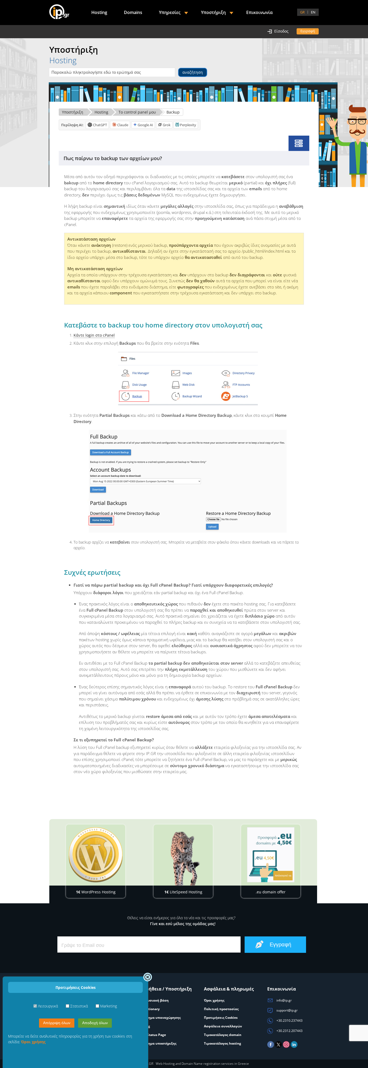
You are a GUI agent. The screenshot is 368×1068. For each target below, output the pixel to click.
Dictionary (151, 1009)
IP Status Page (154, 1034)
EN (313, 12)
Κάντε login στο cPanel (94, 335)
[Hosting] (299, 143)
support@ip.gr (287, 1010)
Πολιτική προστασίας (221, 1009)
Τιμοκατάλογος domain (222, 1034)
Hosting (101, 112)
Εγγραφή (307, 31)
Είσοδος (281, 31)
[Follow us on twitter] (278, 1046)
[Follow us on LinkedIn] (294, 1046)
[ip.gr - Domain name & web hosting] (59, 12)
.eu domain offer (271, 891)
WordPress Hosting (96, 891)
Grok (167, 124)
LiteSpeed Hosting (183, 891)
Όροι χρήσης (214, 1000)
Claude (122, 124)
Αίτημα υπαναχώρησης (162, 1017)
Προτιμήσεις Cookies (221, 1017)
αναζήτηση (192, 72)
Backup (173, 112)
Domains (133, 12)
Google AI (145, 124)
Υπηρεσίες (169, 12)
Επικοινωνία (259, 12)
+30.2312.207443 (289, 1030)
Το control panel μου (137, 112)
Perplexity (188, 124)
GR (302, 12)
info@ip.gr (284, 1000)
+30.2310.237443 (289, 1020)
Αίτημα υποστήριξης (159, 1043)
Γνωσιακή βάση (156, 1000)
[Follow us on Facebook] (270, 1046)
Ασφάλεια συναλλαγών (223, 1026)
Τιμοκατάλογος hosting (222, 1043)
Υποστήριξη (72, 112)
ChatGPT (100, 124)
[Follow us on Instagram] (286, 1046)
